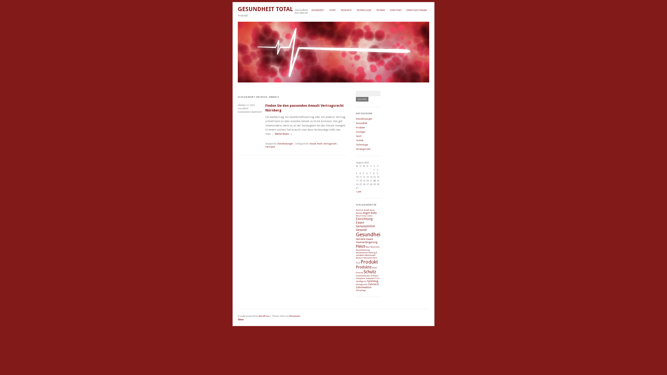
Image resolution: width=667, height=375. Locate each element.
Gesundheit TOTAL (265, 9)
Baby (374, 212)
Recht (319, 144)
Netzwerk (368, 258)
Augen (366, 212)
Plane (374, 258)
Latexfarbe (360, 255)
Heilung (371, 253)
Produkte (346, 10)
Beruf (358, 216)
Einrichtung (364, 219)
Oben (241, 319)
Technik (380, 10)
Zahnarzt (373, 284)
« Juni (358, 191)
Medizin (359, 258)
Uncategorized (363, 149)
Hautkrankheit (362, 253)
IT (376, 253)
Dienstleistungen (416, 10)
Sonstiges (396, 10)
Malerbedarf (370, 255)
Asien (372, 210)
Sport (332, 10)
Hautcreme (375, 247)
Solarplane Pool (373, 278)
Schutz (370, 271)
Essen (360, 222)
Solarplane (360, 278)
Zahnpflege (361, 290)
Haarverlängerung (366, 242)
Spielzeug (372, 281)
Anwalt (313, 144)
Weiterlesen (283, 133)
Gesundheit (317, 10)
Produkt (369, 262)
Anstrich (359, 210)
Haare (369, 239)
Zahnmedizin (363, 287)
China (363, 216)
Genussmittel (365, 226)
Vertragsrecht (329, 144)
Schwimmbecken (363, 276)
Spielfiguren (361, 281)
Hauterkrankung (363, 250)
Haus (360, 246)
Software (374, 276)
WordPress (264, 316)
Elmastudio (294, 316)
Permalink (270, 147)
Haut (368, 247)
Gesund (361, 230)
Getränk (360, 239)
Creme (369, 216)
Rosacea (359, 273)
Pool (358, 263)
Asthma (359, 213)
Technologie (363, 10)
